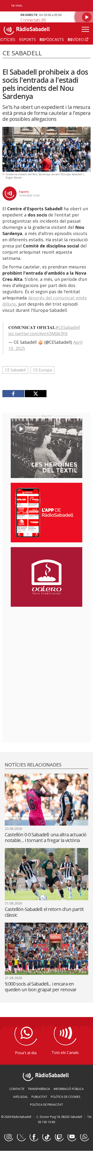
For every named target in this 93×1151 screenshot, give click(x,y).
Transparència (39, 1089)
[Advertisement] (46, 641)
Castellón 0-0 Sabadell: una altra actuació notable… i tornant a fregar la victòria (45, 837)
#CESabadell (67, 327)
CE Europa (42, 370)
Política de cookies (65, 1097)
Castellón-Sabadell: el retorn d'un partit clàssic (44, 912)
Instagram (9, 1137)
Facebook (34, 1137)
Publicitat (39, 1097)
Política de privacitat (46, 1105)
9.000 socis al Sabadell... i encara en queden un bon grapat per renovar (41, 987)
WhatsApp (84, 1137)
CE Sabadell (15, 370)
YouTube (72, 1137)
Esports (24, 191)
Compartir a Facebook (13, 393)
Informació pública (69, 1089)
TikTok (46, 1137)
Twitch (59, 1137)
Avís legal (20, 1097)
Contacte (16, 1089)
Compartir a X (36, 393)
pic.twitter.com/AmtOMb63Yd (37, 333)
